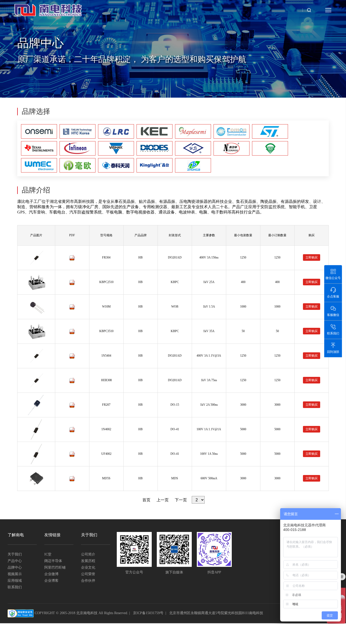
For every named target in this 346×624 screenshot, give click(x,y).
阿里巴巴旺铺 (55, 567)
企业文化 (88, 567)
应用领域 (15, 581)
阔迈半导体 (53, 561)
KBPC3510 (106, 331)
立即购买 (311, 257)
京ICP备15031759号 (148, 613)
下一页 (181, 500)
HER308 (106, 380)
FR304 (106, 257)
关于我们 (15, 554)
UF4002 (106, 454)
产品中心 (15, 561)
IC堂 (47, 554)
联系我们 (15, 587)
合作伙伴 (88, 581)
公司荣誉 (88, 574)
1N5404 (106, 355)
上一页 (163, 500)
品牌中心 (15, 567)
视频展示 (15, 574)
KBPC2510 (106, 282)
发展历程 (88, 561)
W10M (106, 306)
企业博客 (51, 581)
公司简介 (88, 554)
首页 (146, 500)
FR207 (106, 404)
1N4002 (106, 429)
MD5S (106, 478)
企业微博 (51, 574)
